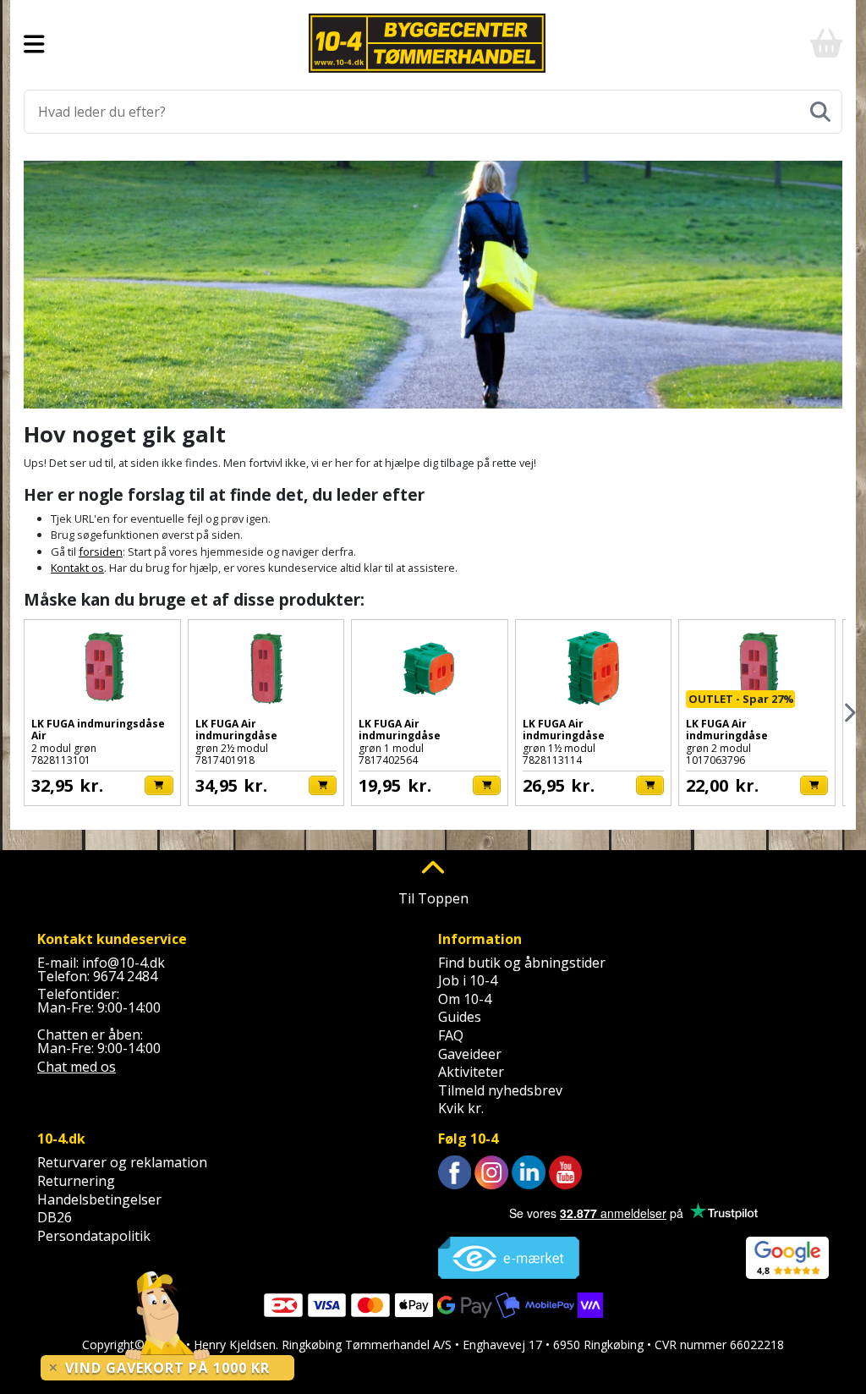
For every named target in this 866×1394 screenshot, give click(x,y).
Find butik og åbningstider (522, 962)
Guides (459, 1016)
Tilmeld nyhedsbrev (500, 1090)
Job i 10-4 (467, 980)
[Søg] (820, 112)
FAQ (450, 1035)
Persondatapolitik (94, 1236)
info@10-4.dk (123, 962)
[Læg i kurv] (159, 785)
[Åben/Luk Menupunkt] (34, 43)
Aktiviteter (471, 1071)
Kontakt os (77, 567)
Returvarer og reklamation (122, 1162)
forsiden (101, 551)
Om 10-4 (464, 999)
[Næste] (848, 712)
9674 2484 (125, 976)
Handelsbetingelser (99, 1199)
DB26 (54, 1217)
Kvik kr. (461, 1108)
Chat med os (76, 1066)
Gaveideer (470, 1054)
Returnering (76, 1181)
